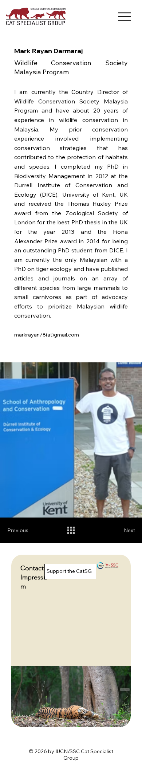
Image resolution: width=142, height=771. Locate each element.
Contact (32, 568)
